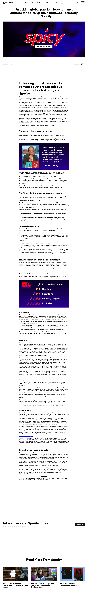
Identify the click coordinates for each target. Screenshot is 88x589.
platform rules (61, 478)
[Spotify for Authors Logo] (13, 3)
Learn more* (44, 476)
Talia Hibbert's (43, 405)
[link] (27, 2)
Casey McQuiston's (33, 405)
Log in (82, 2)
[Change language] (77, 3)
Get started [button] (80, 524)
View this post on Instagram (26, 436)
